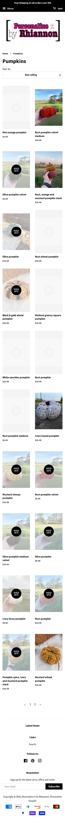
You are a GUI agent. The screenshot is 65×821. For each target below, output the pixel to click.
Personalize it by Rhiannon (35, 796)
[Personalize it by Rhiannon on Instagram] (40, 761)
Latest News (33, 726)
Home (5, 53)
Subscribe (54, 786)
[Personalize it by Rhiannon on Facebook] (26, 761)
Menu (10, 8)
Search (32, 744)
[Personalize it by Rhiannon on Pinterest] (32, 761)
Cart (59, 8)
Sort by (6, 69)
